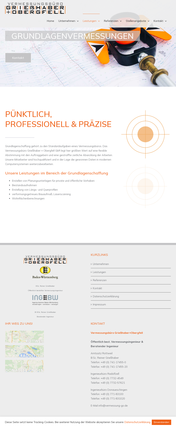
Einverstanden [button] (161, 422)
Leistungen (99, 272)
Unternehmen (101, 264)
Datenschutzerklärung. (137, 422)
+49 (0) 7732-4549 (112, 378)
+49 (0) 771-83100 (112, 394)
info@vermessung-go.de (113, 405)
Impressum (99, 304)
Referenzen (100, 280)
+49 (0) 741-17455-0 (113, 362)
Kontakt (97, 288)
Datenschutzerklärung (106, 296)
